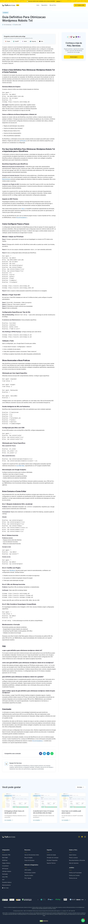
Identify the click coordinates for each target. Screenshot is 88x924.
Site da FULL (53, 5)
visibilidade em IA (8, 795)
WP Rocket (23, 140)
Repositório (44, 5)
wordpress (5, 12)
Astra (22, 208)
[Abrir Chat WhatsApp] (83, 920)
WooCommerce (6, 179)
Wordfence (12, 570)
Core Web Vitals (20, 465)
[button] (40, 753)
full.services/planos (21, 217)
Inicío (38, 5)
